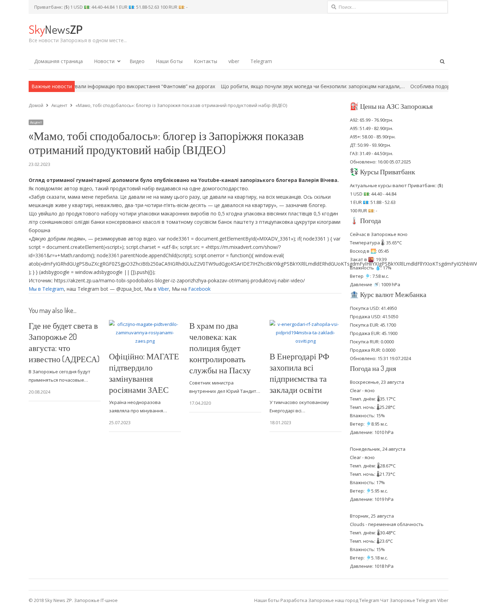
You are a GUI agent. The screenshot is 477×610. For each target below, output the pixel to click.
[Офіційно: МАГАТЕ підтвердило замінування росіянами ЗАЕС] (145, 324)
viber (233, 61)
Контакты (205, 61)
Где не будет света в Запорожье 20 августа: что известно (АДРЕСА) (64, 342)
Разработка (294, 600)
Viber (163, 288)
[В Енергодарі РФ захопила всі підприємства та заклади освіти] (306, 324)
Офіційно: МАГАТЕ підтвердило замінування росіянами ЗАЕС (144, 373)
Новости (104, 61)
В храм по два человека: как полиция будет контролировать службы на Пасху (220, 347)
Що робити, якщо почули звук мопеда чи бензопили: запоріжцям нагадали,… (292, 86)
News (55, 29)
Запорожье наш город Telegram (343, 600)
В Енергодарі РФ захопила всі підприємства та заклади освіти (299, 373)
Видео (137, 61)
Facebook (199, 288)
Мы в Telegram (46, 288)
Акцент (36, 122)
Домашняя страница (58, 61)
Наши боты (169, 61)
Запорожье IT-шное (96, 600)
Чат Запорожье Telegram (408, 600)
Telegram (261, 61)
